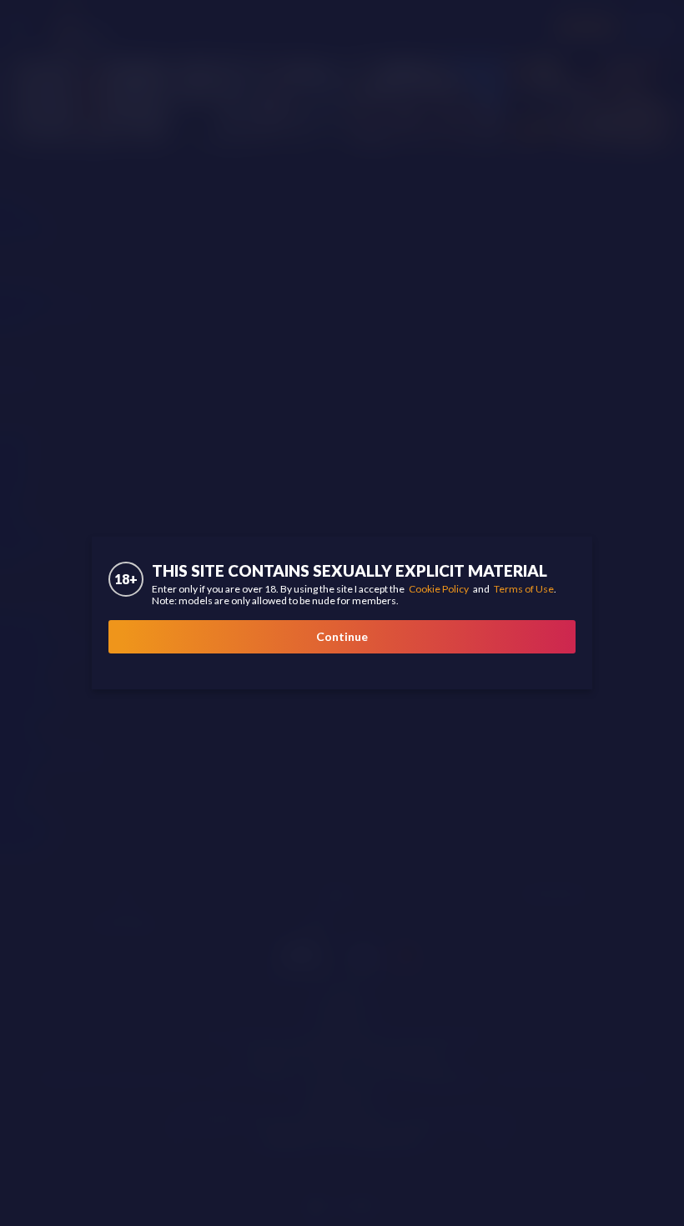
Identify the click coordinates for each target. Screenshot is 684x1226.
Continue (342, 636)
